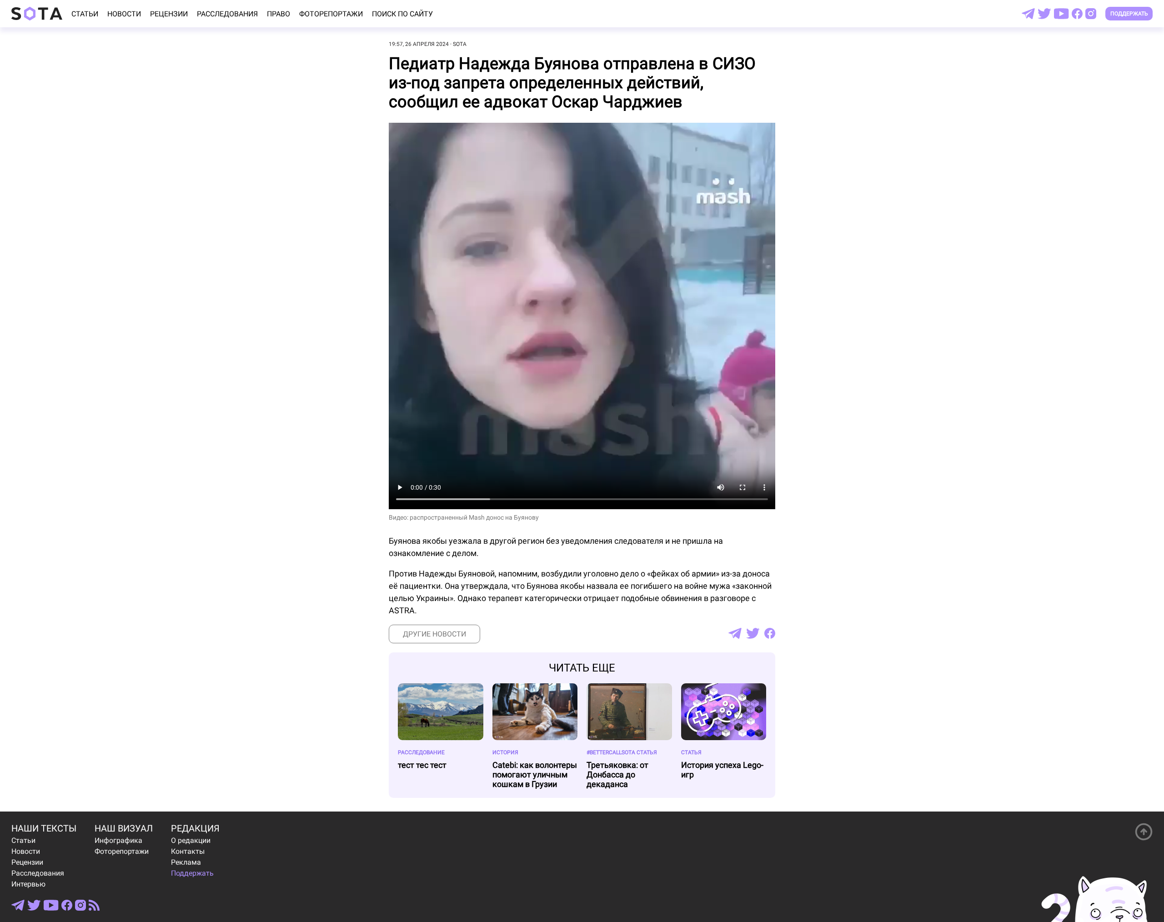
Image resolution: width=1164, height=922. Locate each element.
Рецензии (169, 14)
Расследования (227, 14)
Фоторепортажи (331, 14)
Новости (124, 14)
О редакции (191, 840)
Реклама (186, 862)
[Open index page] (36, 13)
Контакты (188, 851)
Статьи (84, 14)
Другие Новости (434, 634)
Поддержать (1129, 13)
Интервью (28, 884)
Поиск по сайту (402, 14)
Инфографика (118, 840)
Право (278, 14)
